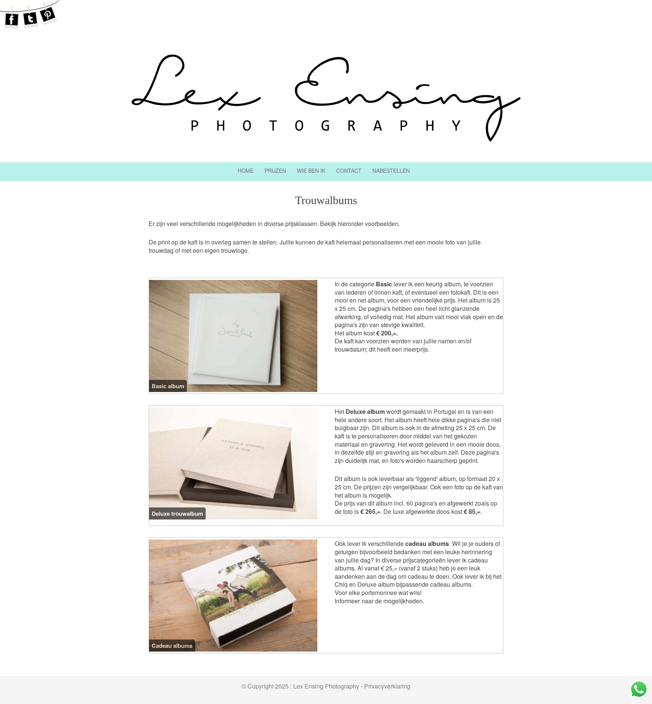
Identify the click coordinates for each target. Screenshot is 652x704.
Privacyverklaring (387, 686)
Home (246, 170)
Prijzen (275, 170)
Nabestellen (391, 170)
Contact (348, 170)
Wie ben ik (311, 170)
